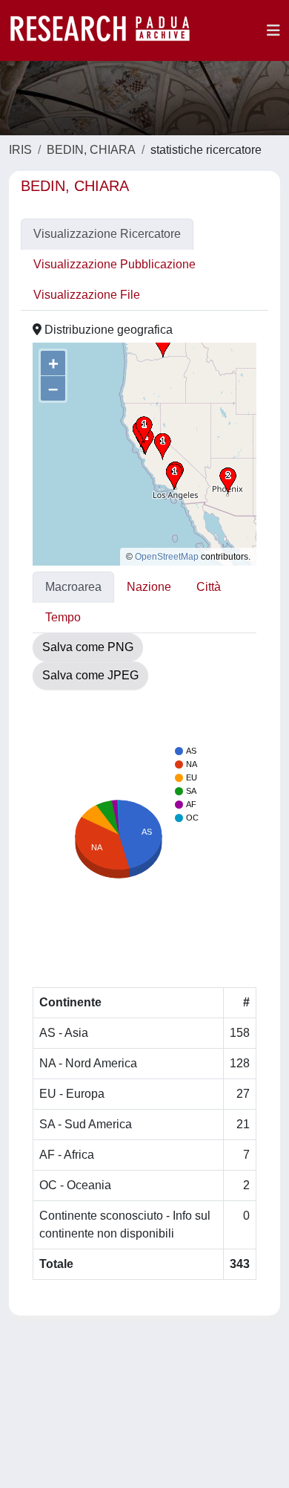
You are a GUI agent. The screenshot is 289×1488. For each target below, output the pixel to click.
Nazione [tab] (149, 586)
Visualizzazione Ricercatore (107, 233)
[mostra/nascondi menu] (273, 30)
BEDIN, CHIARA (91, 149)
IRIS (20, 149)
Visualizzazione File (86, 294)
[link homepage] (107, 30)
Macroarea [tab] (73, 586)
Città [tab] (208, 586)
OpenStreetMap (167, 556)
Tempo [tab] (63, 617)
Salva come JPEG (90, 675)
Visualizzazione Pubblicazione (114, 264)
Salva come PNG (87, 647)
